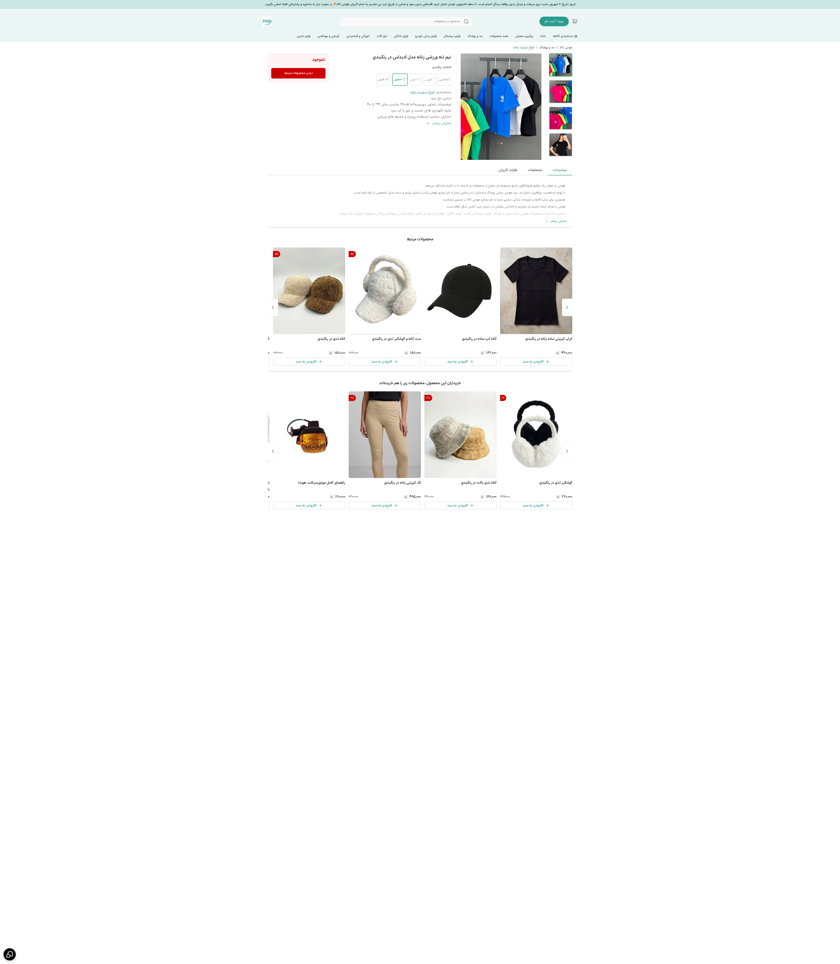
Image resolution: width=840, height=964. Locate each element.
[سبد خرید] (575, 21)
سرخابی (444, 79)
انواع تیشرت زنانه (523, 47)
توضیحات (560, 170)
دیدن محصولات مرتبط (298, 73)
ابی (429, 79)
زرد (413, 79)
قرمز (381, 79)
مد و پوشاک (547, 47)
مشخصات (535, 170)
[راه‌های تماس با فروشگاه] (10, 954)
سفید (397, 79)
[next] (273, 307)
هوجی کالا (566, 47)
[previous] (567, 307)
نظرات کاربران (508, 170)
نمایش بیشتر (559, 221)
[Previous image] (463, 106)
